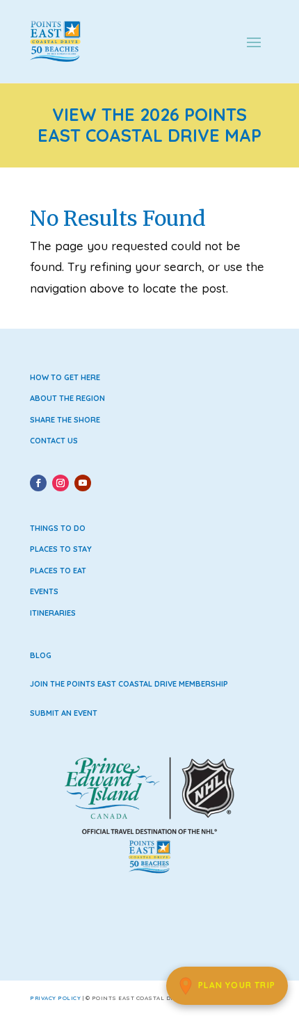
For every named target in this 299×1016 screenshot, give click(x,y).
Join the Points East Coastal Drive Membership (129, 684)
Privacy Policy (55, 997)
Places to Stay (61, 549)
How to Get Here (65, 377)
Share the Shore (65, 420)
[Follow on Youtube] (82, 483)
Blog (40, 655)
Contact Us (54, 440)
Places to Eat (58, 570)
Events (44, 591)
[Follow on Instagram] (60, 483)
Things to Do (58, 528)
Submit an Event (63, 713)
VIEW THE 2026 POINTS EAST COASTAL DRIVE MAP (149, 125)
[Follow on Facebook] (38, 483)
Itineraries (53, 613)
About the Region (67, 398)
